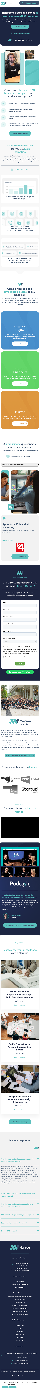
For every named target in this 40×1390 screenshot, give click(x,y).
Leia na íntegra (19, 1005)
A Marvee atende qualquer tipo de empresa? (17, 1215)
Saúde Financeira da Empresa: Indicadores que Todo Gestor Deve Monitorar (19, 994)
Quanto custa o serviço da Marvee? (14, 1223)
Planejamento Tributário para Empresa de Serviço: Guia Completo (20, 1099)
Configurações (11, 1384)
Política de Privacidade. (18, 1376)
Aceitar (5, 1387)
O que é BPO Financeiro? (10, 1231)
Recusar (13, 1387)
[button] (10, 3)
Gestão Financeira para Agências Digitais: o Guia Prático (19, 1047)
